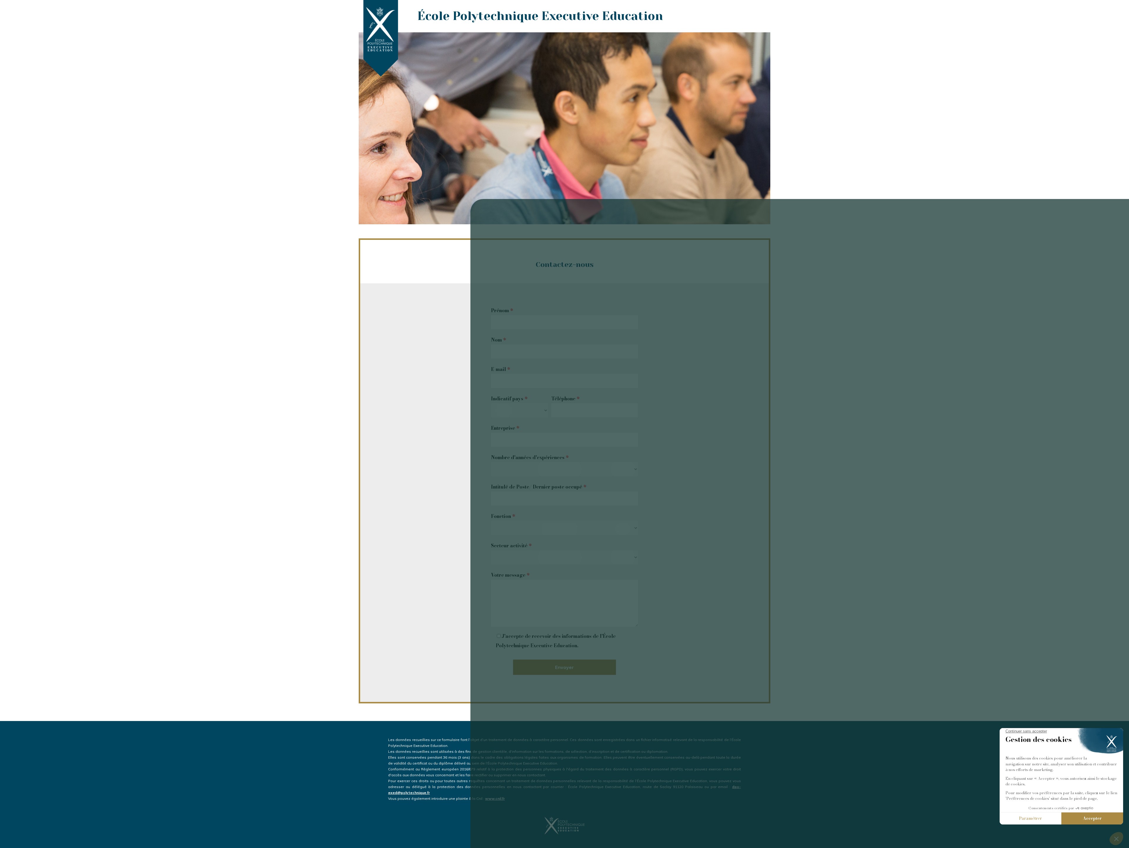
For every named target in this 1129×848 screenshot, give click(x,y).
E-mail (500, 369)
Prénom (502, 310)
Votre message (510, 574)
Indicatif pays (509, 398)
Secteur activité (511, 545)
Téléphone (565, 398)
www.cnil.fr (495, 798)
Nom (498, 339)
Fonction (503, 516)
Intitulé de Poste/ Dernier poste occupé (538, 486)
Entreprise (505, 427)
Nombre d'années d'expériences (530, 457)
